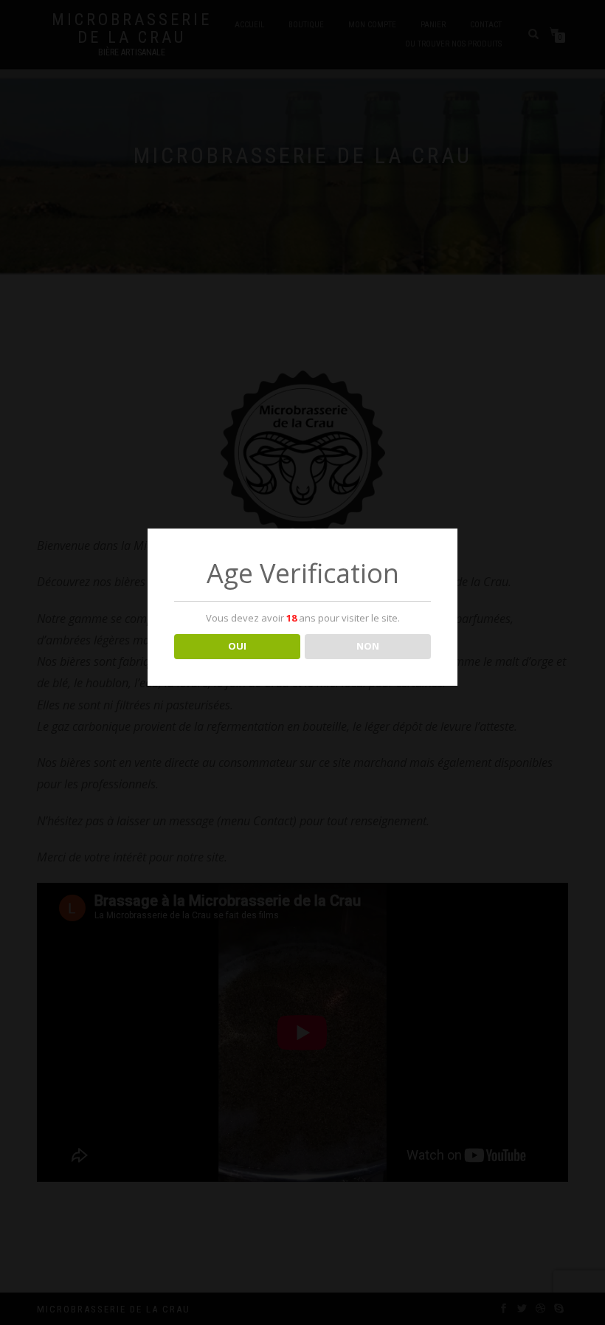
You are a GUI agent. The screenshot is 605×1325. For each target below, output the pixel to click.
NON (367, 646)
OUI (237, 646)
